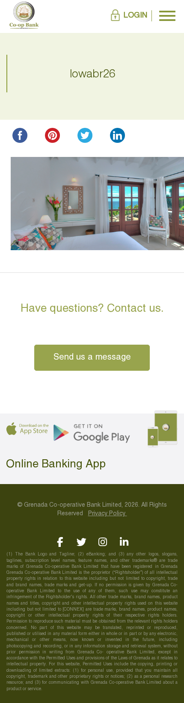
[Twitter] (81, 542)
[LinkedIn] (124, 542)
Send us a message (92, 357)
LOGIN (135, 15)
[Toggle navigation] (167, 16)
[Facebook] (60, 542)
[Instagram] (102, 542)
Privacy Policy (107, 514)
